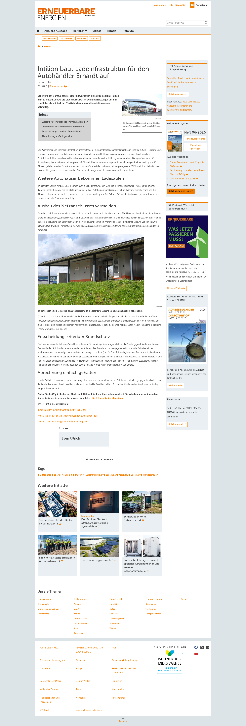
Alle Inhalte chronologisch (52, 660)
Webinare (81, 38)
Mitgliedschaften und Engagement (50, 699)
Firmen (111, 30)
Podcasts (95, 38)
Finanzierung (43, 614)
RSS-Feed (44, 710)
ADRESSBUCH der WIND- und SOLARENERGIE (89, 649)
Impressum (117, 681)
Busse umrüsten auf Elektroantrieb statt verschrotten (62, 409)
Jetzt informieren (178, 94)
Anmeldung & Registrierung (125, 660)
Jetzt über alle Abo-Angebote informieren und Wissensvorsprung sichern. (184, 105)
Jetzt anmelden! (177, 424)
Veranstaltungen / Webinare (89, 710)
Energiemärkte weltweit (48, 609)
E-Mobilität (45, 475)
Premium (128, 30)
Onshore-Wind (80, 619)
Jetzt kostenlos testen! (181, 191)
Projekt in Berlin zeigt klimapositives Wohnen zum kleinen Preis (68, 415)
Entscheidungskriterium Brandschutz (61, 131)
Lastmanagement (117, 619)
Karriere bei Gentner (49, 689)
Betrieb (77, 614)
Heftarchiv (80, 30)
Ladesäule (111, 475)
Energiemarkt (49, 38)
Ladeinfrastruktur (94, 475)
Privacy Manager (119, 697)
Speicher (135, 475)
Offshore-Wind (80, 623)
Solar (76, 628)
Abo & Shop (160, 5)
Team (78, 689)
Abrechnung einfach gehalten (57, 136)
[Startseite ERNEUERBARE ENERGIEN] (124, 14)
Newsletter (180, 5)
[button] (128, 30)
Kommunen (150, 604)
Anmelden (81, 660)
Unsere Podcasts (176, 288)
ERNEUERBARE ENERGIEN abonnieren (124, 670)
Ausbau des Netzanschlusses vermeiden (63, 126)
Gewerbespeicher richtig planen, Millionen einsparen (63, 421)
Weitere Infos (176, 385)
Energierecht (43, 604)
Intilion (78, 475)
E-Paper (79, 668)
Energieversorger (154, 599)
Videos (96, 30)
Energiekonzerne (153, 614)
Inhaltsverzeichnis (195, 139)
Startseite (38, 30)
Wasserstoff (114, 623)
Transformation (150, 475)
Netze (112, 609)
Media (171, 5)
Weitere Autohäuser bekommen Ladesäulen (65, 122)
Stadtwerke (150, 609)
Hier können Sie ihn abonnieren (107, 398)
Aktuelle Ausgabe (55, 30)
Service (185, 599)
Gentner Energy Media (50, 681)
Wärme (112, 628)
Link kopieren (106, 459)
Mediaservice (118, 689)
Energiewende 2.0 (63, 475)
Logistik (77, 609)
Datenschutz (45, 668)
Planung (77, 604)
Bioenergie (78, 633)
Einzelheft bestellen (195, 147)
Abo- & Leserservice (49, 647)
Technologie (66, 38)
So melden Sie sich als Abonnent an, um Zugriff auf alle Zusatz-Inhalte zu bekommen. (186, 82)
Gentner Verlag (83, 681)
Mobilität (123, 475)
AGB (114, 647)
